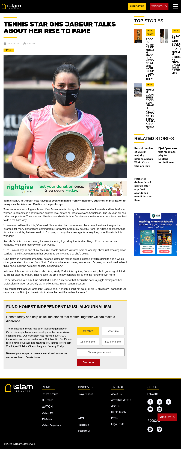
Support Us (84, 430)
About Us (116, 394)
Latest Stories (50, 394)
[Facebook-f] (150, 402)
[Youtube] (150, 409)
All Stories (47, 400)
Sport (9, 50)
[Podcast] (159, 429)
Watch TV (47, 413)
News (150, 30)
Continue (88, 362)
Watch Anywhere (51, 425)
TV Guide (47, 419)
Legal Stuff (117, 424)
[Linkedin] (159, 409)
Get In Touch (118, 412)
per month (88, 341)
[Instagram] (159, 402)
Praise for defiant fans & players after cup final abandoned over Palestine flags (143, 189)
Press (114, 418)
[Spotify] (150, 429)
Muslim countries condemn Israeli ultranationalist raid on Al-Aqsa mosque (150, 109)
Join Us (115, 406)
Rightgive (83, 424)
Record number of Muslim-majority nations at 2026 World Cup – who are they (150, 59)
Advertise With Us (121, 400)
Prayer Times (85, 394)
